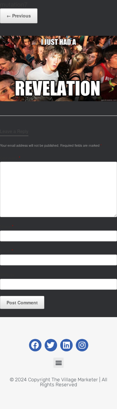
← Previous (19, 15)
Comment (10, 158)
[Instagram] (82, 345)
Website (7, 275)
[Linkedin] (66, 345)
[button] (58, 363)
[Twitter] (51, 345)
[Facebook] (35, 345)
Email (6, 251)
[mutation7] (58, 99)
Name (6, 226)
